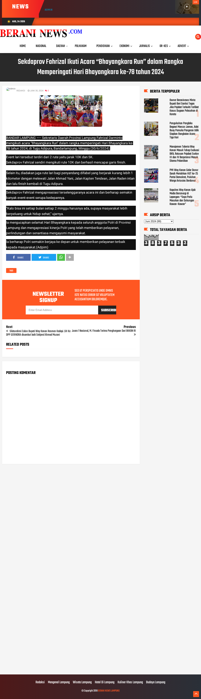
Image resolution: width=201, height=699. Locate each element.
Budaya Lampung (155, 682)
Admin (49, 10)
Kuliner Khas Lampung (130, 682)
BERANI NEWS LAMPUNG (109, 691)
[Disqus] (71, 517)
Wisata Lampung (82, 682)
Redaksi (40, 682)
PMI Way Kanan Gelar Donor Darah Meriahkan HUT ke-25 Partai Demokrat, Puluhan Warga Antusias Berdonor (184, 175)
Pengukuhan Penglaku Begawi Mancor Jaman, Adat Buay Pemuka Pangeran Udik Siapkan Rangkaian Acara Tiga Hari (184, 130)
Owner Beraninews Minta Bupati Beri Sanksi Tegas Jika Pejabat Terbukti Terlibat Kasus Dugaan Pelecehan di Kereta (184, 107)
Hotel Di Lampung (104, 682)
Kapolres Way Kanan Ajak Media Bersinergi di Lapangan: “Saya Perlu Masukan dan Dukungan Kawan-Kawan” (183, 197)
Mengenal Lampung (59, 682)
